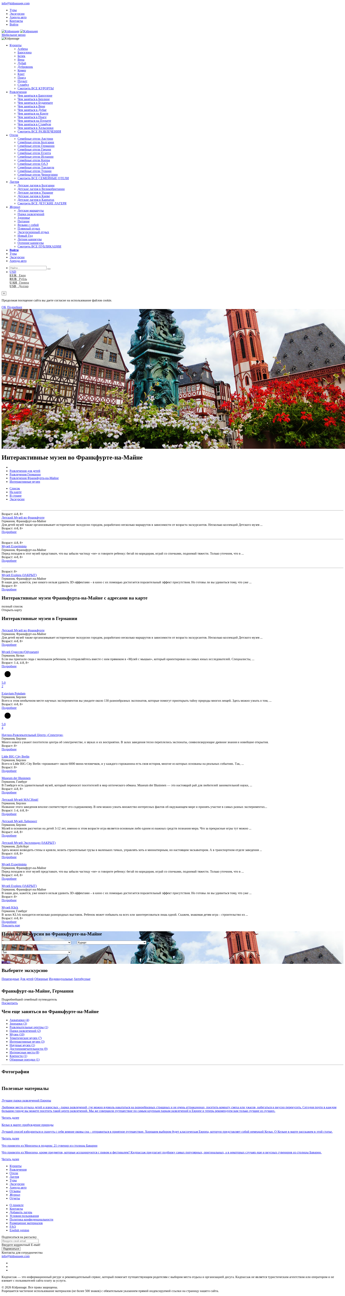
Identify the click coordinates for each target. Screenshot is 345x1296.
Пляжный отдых (29, 228)
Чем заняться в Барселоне (35, 95)
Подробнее (14, 307)
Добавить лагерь (21, 1212)
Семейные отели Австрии (35, 138)
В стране (16, 495)
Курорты (16, 45)
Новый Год (25, 235)
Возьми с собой (28, 225)
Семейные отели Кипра (34, 160)
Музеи (17, 1034)
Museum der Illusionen (16, 778)
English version (19, 1230)
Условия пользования (24, 1216)
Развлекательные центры (29, 1027)
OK (4, 307)
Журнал (15, 207)
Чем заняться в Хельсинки (36, 128)
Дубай (22, 63)
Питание (24, 221)
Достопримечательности (29, 1048)
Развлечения (18, 92)
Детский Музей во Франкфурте (23, 517)
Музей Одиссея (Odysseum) (20, 652)
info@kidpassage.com (16, 3)
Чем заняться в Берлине (34, 99)
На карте (16, 492)
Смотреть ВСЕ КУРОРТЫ (36, 88)
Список (15, 488)
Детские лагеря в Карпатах (36, 199)
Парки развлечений (31, 214)
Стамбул (23, 84)
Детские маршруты (31, 210)
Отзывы (15, 1191)
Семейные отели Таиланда (36, 167)
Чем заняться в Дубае (32, 110)
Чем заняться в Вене (31, 106)
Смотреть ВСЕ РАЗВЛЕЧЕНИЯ (39, 131)
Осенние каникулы (31, 243)
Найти (6, 962)
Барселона (25, 52)
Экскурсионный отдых (33, 232)
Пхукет (22, 81)
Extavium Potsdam (13, 693)
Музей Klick (10, 907)
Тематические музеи (26, 1038)
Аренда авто (18, 17)
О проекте (17, 1205)
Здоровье (24, 217)
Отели (14, 135)
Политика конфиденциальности (31, 1219)
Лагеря (14, 181)
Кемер (22, 70)
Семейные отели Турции (35, 171)
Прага (22, 77)
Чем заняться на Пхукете (34, 120)
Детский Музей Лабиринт (19, 821)
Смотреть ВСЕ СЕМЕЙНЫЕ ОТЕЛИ (43, 178)
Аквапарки (19, 1020)
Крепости (18, 1056)
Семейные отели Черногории (38, 174)
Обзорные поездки (25, 1059)
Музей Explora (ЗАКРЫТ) (19, 575)
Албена (23, 49)
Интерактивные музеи (27, 1041)
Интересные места (24, 1052)
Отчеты (15, 1198)
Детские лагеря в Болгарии (36, 185)
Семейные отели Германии (36, 146)
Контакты (16, 21)
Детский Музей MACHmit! (20, 799)
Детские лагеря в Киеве (34, 196)
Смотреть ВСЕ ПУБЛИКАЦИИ (39, 246)
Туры (13, 10)
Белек (21, 56)
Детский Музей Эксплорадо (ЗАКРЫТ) (29, 842)
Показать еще (11, 925)
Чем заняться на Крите (33, 113)
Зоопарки (18, 1023)
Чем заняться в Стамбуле (34, 124)
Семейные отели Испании (36, 156)
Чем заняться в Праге (32, 117)
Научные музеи (22, 1045)
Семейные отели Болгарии (36, 142)
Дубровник (25, 66)
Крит (21, 74)
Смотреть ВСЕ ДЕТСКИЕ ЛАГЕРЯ (42, 203)
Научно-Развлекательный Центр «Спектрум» (32, 735)
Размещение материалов (26, 1223)
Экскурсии (17, 13)
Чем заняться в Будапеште (35, 102)
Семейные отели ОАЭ (33, 163)
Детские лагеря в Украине (35, 192)
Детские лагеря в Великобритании (41, 189)
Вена (21, 59)
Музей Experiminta (14, 546)
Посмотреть (10, 1003)
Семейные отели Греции (34, 149)
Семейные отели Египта (34, 153)
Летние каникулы (30, 239)
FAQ (13, 1226)
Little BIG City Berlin (15, 756)
